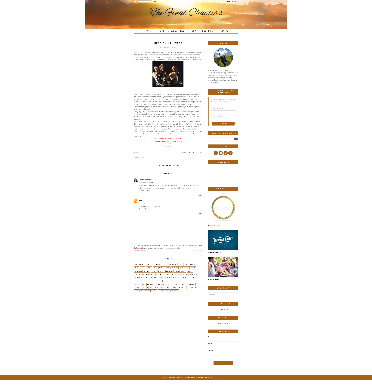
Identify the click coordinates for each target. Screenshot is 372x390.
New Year (146, 271)
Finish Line (176, 281)
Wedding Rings (145, 291)
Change (148, 268)
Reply (200, 195)
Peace (155, 268)
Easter (183, 271)
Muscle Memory (165, 287)
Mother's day (154, 287)
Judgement (191, 284)
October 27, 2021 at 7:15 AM (146, 182)
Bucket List (186, 277)
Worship (161, 291)
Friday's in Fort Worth (189, 281)
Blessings (169, 271)
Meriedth (137, 287)
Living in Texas (139, 274)
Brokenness (176, 277)
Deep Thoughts (139, 264)
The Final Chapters (186, 12)
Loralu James (171, 377)
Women (154, 291)
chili (167, 291)
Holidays (175, 268)
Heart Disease (161, 284)
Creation (149, 264)
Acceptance (153, 277)
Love (165, 264)
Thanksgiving (184, 268)
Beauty (154, 271)
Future (193, 268)
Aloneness (193, 274)
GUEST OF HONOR (214, 280)
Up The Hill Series (170, 274)
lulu (140, 200)
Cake (193, 277)
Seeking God (150, 274)
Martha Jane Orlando (146, 180)
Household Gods (179, 284)
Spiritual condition (194, 287)
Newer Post (140, 251)
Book (142, 268)
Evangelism (167, 281)
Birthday (161, 271)
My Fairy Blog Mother (205, 377)
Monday (145, 287)
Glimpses (137, 284)
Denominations (157, 281)
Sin (186, 264)
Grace (181, 264)
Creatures (146, 281)
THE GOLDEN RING (214, 226)
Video (136, 291)
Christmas (158, 264)
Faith (161, 268)
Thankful (159, 274)
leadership (174, 291)
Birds (161, 277)
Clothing (138, 281)
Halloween (151, 284)
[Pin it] (200, 152)
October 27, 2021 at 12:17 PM (146, 203)
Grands (189, 271)
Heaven (167, 268)
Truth (137, 268)
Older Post (196, 251)
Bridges (167, 277)
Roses (174, 287)
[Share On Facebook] (193, 152)
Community (192, 264)
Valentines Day (183, 274)
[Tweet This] (189, 152)
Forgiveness (173, 264)
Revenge (143, 157)
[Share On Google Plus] (197, 152)
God (143, 284)
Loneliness (138, 271)
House (170, 284)
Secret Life (182, 287)
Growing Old (139, 277)
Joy (146, 277)
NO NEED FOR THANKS (215, 253)
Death (177, 271)
